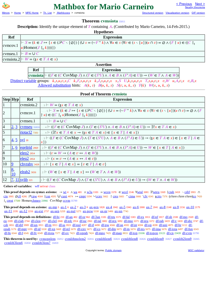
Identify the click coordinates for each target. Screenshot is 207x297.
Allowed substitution (54, 85)
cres (115, 196)
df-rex (113, 221)
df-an (69, 217)
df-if (91, 225)
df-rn (126, 229)
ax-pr (103, 211)
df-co (96, 229)
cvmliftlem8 (129, 239)
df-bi (56, 217)
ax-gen (94, 207)
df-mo (183, 217)
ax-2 (73, 207)
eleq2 (24, 153)
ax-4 (109, 207)
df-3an (95, 217)
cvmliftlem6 (103, 239)
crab (171, 192)
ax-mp (52, 207)
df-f (20, 233)
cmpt (82, 196)
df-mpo (100, 233)
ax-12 (23, 211)
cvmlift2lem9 (182, 239)
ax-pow (88, 211)
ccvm (66, 200)
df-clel (52, 221)
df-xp (51, 229)
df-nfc (68, 221)
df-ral (97, 221)
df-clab (19, 221)
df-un (34, 225)
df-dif (19, 225)
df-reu (144, 221)
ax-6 (136, 207)
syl (22, 140)
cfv (145, 196)
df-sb (168, 217)
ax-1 (64, 207)
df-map (117, 233)
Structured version (152, 12)
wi (64, 192)
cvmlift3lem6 (13, 243)
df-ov (65, 233)
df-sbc (188, 221)
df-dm (112, 229)
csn (48, 196)
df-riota (49, 233)
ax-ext (39, 211)
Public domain (113, 250)
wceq (107, 192)
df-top (133, 233)
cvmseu (26, 127)
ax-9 (176, 207)
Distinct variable (23, 81)
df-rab (160, 221)
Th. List (47, 12)
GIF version (198, 12)
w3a (89, 192)
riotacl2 (26, 132)
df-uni (163, 225)
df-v (174, 221)
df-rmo (128, 221)
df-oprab (82, 233)
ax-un (118, 211)
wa (75, 192)
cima (131, 196)
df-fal (126, 217)
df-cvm (187, 233)
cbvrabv (26, 164)
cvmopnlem (47, 239)
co (194, 196)
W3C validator (196, 250)
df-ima (156, 229)
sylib (24, 179)
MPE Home (32, 12)
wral (140, 192)
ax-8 (163, 207)
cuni (64, 196)
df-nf (154, 217)
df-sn (119, 225)
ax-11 (8, 211)
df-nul (76, 225)
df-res (141, 229)
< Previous (184, 4)
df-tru (111, 217)
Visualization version (177, 12)
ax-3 (83, 207)
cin (6, 196)
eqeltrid (26, 147)
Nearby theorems (195, 7)
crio (159, 196)
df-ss (62, 225)
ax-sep (54, 211)
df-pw (105, 225)
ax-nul (71, 211)
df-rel (66, 229)
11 (17, 179)
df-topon (152, 233)
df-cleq (36, 221)
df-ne (83, 221)
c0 (19, 196)
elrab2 (25, 172)
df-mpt (22, 229)
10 (13, 174)
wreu (156, 192)
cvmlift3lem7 (41, 243)
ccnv (99, 196)
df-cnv (81, 229)
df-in (48, 225)
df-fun (189, 229)
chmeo (36, 200)
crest (10, 200)
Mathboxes (63, 12)
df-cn (170, 233)
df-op (148, 225)
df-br (178, 225)
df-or (82, 217)
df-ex (140, 217)
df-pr (134, 225)
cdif (187, 192)
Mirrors (6, 12)
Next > (200, 4)
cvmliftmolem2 (75, 239)
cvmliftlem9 (155, 239)
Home (17, 12)
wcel (125, 192)
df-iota (172, 229)
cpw (34, 196)
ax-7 (149, 207)
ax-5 (122, 207)
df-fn (7, 233)
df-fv (33, 233)
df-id (37, 229)
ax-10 (190, 207)
